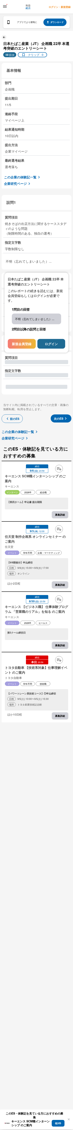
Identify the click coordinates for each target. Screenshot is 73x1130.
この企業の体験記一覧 (20, 177)
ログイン (51, 343)
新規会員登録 (21, 343)
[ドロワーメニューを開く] (4, 6)
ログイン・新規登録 (60, 7)
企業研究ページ (15, 183)
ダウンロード (57, 22)
